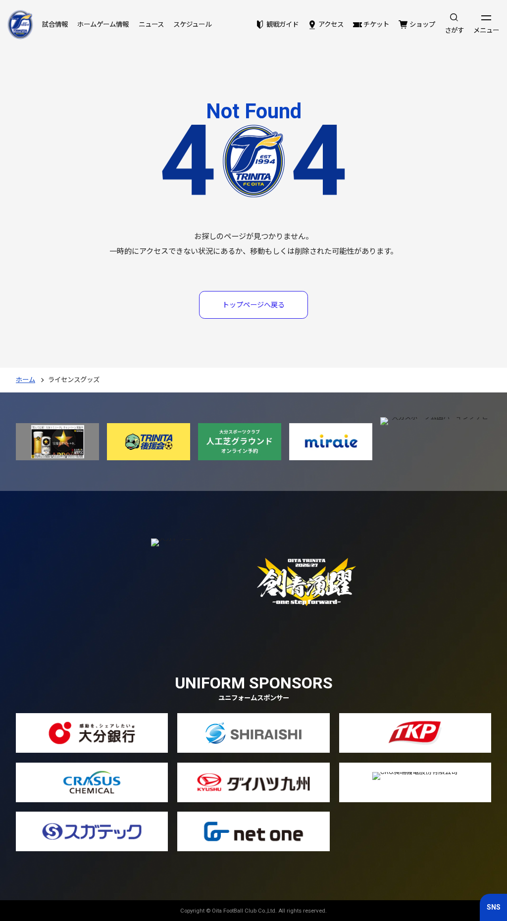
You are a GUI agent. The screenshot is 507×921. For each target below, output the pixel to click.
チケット (376, 24)
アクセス (331, 24)
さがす (454, 30)
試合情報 (55, 24)
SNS (494, 907)
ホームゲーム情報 (103, 24)
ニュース (151, 24)
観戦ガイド (282, 24)
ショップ (422, 24)
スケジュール (192, 24)
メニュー (486, 30)
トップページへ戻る (253, 305)
